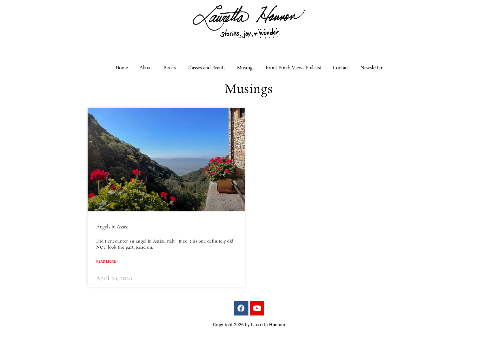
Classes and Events (206, 68)
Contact (341, 68)
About (145, 68)
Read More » (107, 262)
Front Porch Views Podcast (293, 68)
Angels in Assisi (112, 227)
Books (169, 68)
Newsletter (371, 68)
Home (122, 68)
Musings (245, 68)
